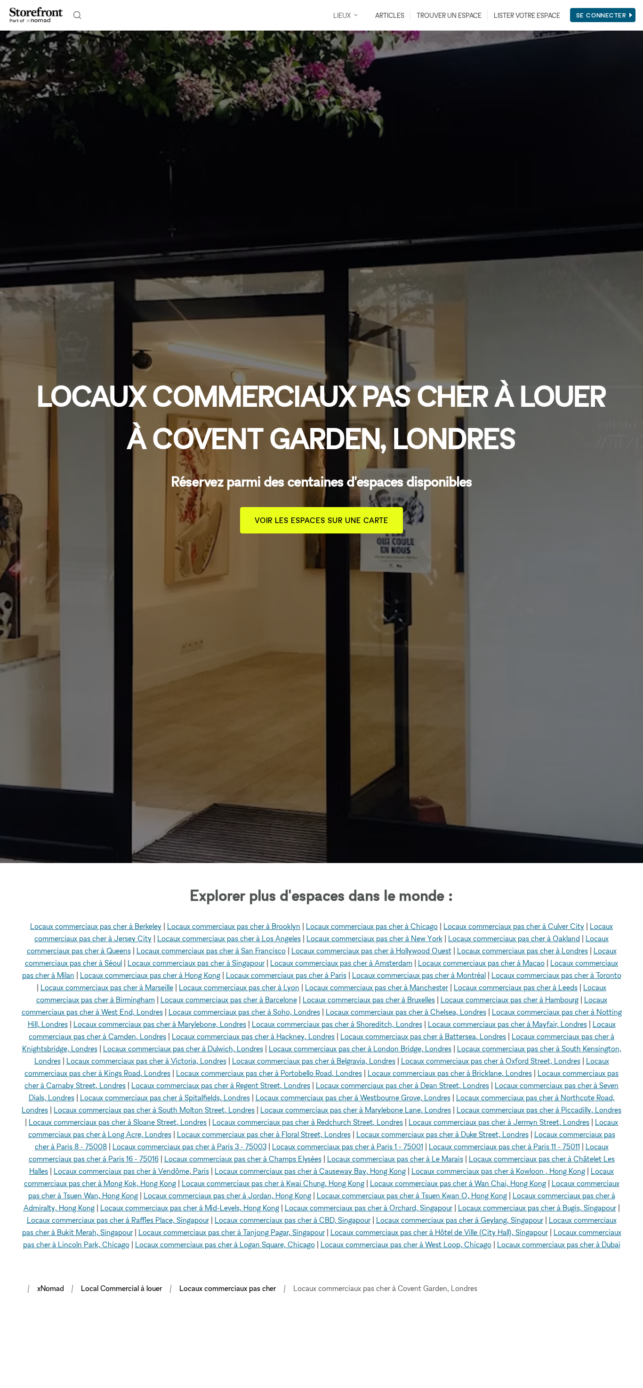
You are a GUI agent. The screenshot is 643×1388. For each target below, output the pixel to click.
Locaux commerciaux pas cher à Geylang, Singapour (459, 1220)
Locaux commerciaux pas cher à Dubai (558, 1244)
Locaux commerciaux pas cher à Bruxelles (369, 999)
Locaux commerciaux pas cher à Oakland (514, 938)
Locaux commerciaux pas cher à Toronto (556, 975)
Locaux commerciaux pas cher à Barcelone (229, 999)
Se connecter (601, 15)
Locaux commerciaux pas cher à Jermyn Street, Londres (499, 1122)
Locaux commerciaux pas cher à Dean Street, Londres (402, 1085)
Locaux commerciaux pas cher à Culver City (513, 926)
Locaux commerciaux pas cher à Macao (481, 963)
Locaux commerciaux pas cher (227, 1288)
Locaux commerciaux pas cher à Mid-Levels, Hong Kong (189, 1207)
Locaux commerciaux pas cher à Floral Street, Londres (264, 1134)
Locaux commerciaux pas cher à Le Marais (395, 1158)
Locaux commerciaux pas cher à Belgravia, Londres (313, 1060)
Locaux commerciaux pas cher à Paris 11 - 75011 (504, 1146)
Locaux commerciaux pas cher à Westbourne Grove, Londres (353, 1097)
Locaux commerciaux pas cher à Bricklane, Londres (450, 1073)
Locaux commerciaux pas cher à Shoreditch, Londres (337, 1024)
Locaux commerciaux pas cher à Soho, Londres (244, 1012)
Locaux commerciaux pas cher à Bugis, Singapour (537, 1207)
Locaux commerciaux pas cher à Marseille (106, 987)
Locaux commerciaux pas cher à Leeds (516, 987)
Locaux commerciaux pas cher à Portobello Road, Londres (269, 1073)
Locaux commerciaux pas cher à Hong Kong (150, 975)
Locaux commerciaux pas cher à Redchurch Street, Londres (307, 1122)
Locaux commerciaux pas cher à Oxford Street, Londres (490, 1060)
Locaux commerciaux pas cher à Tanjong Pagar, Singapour (231, 1232)
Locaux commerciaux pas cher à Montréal (419, 975)
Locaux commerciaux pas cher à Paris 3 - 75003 (189, 1146)
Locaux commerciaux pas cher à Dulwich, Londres (183, 1048)
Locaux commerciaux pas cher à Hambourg (510, 999)
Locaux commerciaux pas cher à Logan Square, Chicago (225, 1244)
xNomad (50, 1288)
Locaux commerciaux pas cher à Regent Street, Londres (220, 1085)
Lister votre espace (527, 15)
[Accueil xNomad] (36, 15)
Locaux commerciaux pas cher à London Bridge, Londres (360, 1048)
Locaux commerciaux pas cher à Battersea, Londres (423, 1036)
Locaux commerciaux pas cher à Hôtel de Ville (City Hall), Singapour (439, 1232)
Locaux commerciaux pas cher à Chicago (372, 926)
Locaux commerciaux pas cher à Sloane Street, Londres (118, 1122)
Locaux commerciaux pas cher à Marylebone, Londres (159, 1024)
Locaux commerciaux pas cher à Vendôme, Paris (131, 1171)
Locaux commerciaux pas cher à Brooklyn (233, 926)
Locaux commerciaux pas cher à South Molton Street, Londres (154, 1109)
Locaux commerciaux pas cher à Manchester (376, 987)
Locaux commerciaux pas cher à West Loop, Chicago (406, 1244)
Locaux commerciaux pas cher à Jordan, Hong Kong (227, 1195)
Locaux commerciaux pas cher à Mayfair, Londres (507, 1024)
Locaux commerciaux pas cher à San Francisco (211, 950)
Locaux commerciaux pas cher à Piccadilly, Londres (539, 1109)
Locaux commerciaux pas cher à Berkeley (95, 926)
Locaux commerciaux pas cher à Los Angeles (229, 938)
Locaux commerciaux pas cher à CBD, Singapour (292, 1220)
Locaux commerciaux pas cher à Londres (522, 950)
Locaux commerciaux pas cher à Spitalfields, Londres (165, 1097)
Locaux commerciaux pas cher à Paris (286, 975)
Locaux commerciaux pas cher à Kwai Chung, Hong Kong (273, 1183)
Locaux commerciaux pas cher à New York (374, 938)
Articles (389, 15)
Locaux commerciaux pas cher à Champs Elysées (243, 1158)
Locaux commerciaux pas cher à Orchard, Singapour (368, 1207)
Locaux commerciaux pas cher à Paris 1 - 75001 (347, 1146)
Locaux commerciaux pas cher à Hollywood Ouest (371, 950)
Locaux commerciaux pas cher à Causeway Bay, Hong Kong (310, 1171)
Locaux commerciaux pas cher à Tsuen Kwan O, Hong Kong (412, 1195)
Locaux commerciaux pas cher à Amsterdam (341, 963)
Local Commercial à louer (121, 1288)
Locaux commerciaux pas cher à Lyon (239, 987)
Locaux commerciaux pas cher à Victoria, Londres (146, 1060)
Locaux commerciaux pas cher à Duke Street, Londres (442, 1134)
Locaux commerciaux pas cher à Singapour (196, 963)
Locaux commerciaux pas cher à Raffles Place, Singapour (118, 1220)
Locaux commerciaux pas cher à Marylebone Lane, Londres (355, 1109)
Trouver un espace (449, 15)
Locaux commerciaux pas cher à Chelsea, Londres (406, 1012)
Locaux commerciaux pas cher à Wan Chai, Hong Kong (458, 1183)
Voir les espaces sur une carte (322, 520)
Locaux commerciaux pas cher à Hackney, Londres (253, 1036)
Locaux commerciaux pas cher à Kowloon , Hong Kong (498, 1171)
